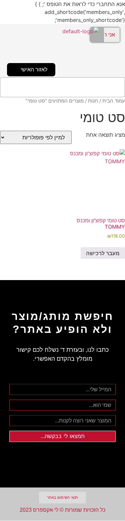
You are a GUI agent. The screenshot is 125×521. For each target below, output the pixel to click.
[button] (62, 87)
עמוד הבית (113, 101)
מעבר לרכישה (103, 253)
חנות (93, 101)
